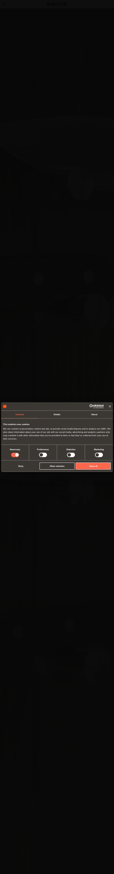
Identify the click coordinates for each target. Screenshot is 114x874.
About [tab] (94, 414)
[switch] (43, 455)
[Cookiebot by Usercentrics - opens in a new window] (91, 406)
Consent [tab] (20, 414)
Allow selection (57, 466)
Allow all (93, 466)
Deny (20, 466)
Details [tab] (57, 414)
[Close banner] (110, 406)
